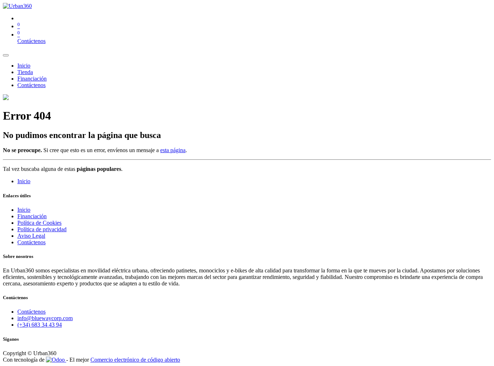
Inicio (23, 181)
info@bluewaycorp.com (45, 318)
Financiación (32, 216)
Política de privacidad (42, 229)
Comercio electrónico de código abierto (135, 360)
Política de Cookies (39, 223)
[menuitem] (23, 66)
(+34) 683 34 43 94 (39, 325)
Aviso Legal (31, 236)
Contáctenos (31, 41)
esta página (173, 150)
